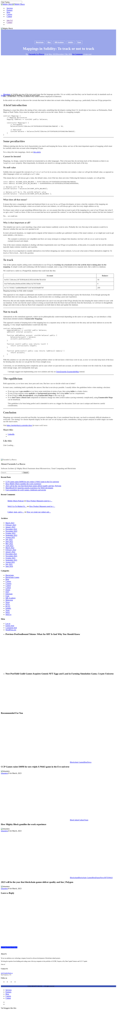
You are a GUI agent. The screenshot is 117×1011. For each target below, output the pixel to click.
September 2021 (11, 560)
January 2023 (10, 527)
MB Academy (59, 42)
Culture (8, 586)
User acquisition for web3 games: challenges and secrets (25, 490)
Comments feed (11, 628)
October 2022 (10, 533)
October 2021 (10, 558)
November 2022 (11, 531)
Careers (8, 581)
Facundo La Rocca (36, 54)
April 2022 (9, 546)
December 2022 (11, 529)
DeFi (7, 592)
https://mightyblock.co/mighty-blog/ (19, 425)
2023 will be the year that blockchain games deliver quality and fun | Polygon (33, 486)
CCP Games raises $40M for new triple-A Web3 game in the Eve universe (32, 482)
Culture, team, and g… (16, 512)
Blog (49, 42)
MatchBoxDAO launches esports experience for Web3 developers (29, 488)
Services (8, 990)
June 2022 (9, 541)
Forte (7, 596)
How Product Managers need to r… (39, 501)
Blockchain (40, 42)
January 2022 (10, 552)
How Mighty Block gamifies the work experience (23, 484)
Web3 (7, 612)
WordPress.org (10, 630)
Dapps (7, 590)
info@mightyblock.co (7, 973)
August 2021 (10, 562)
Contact (9, 22)
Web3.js (8, 615)
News (7, 602)
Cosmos (8, 584)
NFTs (7, 604)
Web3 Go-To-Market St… (17, 506)
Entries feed (9, 626)
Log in (7, 624)
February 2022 (10, 550)
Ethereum (8, 594)
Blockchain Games (12, 577)
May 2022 (9, 544)
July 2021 (9, 564)
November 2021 (11, 556)
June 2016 (9, 566)
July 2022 (9, 539)
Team (79, 42)
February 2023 (10, 525)
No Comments (77, 54)
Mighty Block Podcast (16, 501)
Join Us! (10, 20)
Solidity (70, 42)
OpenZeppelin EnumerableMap (67, 372)
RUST (7, 606)
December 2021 (11, 554)
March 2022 (9, 548)
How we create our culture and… (39, 512)
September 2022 (11, 535)
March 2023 (9, 523)
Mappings (6, 94)
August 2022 (10, 537)
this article (37, 152)
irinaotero (4, 773)
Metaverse (9, 600)
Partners (8, 992)
